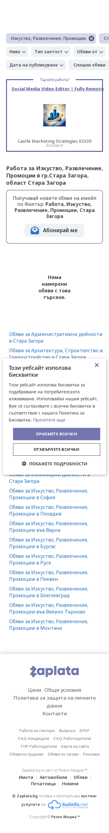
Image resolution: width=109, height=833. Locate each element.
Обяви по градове (26, 754)
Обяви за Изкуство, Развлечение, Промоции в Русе (48, 559)
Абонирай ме (60, 230)
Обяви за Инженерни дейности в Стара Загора (49, 477)
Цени (34, 689)
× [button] (96, 365)
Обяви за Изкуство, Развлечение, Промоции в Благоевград (48, 592)
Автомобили (53, 777)
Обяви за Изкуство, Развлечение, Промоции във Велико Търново (48, 608)
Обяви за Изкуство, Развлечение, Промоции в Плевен (48, 575)
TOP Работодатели (38, 746)
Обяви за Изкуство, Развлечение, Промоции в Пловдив (48, 510)
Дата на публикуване (33, 65)
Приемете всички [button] (56, 434)
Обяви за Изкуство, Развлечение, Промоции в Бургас (48, 543)
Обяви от (87, 51)
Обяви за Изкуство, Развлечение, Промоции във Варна (48, 526)
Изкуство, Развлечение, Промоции (48, 38)
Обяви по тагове (63, 754)
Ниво (14, 51)
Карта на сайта (75, 746)
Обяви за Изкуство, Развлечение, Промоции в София (48, 494)
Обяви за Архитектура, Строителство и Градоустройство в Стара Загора (56, 353)
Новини (70, 783)
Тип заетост (49, 51)
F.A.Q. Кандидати (33, 738)
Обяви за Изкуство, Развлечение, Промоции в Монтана (48, 624)
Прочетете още (49, 420)
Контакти (54, 713)
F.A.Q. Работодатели (72, 738)
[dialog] (54, 416)
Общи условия (62, 689)
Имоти (26, 777)
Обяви (81, 777)
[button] (55, 463)
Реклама (91, 754)
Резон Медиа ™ (65, 816)
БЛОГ (85, 730)
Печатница (43, 783)
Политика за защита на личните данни (54, 701)
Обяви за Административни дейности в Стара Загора (56, 337)
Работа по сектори (37, 730)
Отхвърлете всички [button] (57, 449)
